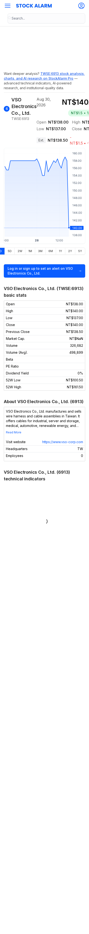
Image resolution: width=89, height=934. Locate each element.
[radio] (9, 251)
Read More (13, 432)
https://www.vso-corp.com (62, 442)
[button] (7, 6)
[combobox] (46, 18)
